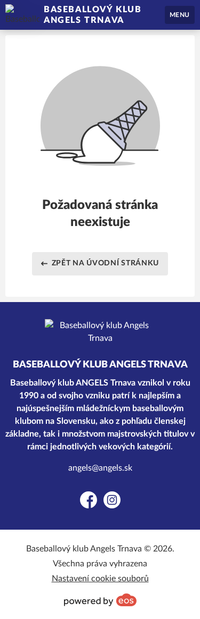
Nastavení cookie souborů (100, 578)
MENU (180, 15)
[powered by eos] (100, 599)
